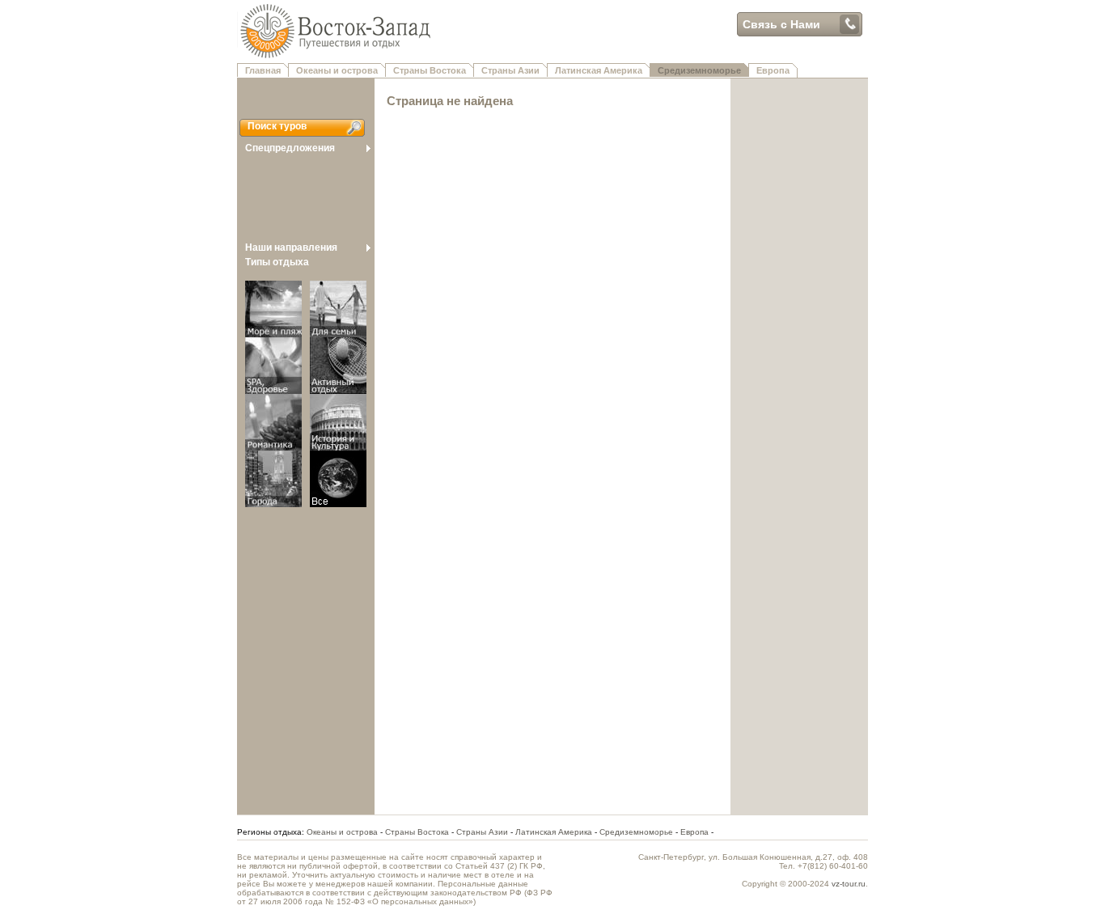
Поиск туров (277, 126)
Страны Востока (429, 70)
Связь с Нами (781, 24)
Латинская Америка (598, 70)
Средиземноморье (699, 70)
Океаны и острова (337, 70)
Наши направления (291, 247)
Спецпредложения (290, 148)
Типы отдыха (277, 262)
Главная (263, 70)
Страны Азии (510, 70)
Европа (773, 70)
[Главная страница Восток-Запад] (483, 57)
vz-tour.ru (849, 883)
